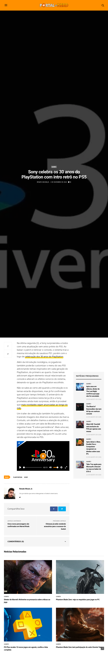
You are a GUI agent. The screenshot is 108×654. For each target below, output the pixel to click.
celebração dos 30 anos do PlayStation (44, 356)
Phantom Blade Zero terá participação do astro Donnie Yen (78, 647)
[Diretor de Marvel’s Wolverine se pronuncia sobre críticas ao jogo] (28, 577)
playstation (17, 477)
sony (26, 477)
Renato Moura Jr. (43, 182)
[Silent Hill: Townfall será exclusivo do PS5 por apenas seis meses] (80, 424)
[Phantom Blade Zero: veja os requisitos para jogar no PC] (80, 577)
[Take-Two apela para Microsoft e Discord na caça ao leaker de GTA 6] (80, 464)
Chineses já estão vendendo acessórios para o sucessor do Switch (55, 526)
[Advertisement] (88, 355)
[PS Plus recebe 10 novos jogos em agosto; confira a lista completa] (28, 625)
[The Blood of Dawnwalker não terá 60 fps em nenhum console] (80, 406)
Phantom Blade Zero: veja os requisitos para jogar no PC (78, 600)
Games (54, 167)
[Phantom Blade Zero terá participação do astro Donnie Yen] (80, 625)
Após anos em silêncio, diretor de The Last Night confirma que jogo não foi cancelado (92, 391)
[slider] (32, 467)
